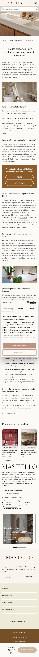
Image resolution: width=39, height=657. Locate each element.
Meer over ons (28, 504)
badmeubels (23, 217)
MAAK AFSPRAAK (19, 183)
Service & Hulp (7, 603)
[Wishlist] (31, 3)
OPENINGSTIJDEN (8, 610)
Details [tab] (20, 308)
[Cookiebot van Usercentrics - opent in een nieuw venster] (28, 302)
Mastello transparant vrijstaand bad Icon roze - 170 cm (9, 453)
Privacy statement (19, 641)
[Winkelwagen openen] (35, 3)
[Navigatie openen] (4, 3)
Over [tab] (32, 308)
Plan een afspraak (8, 504)
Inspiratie (11, 539)
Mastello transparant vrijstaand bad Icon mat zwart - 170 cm (29, 453)
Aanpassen (18, 352)
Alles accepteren (19, 345)
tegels (20, 372)
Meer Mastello (7, 596)
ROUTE (19, 177)
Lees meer (25, 539)
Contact (5, 589)
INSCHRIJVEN (29, 577)
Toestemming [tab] (7, 308)
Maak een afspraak (27, 650)
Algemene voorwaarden (19, 638)
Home (4, 41)
